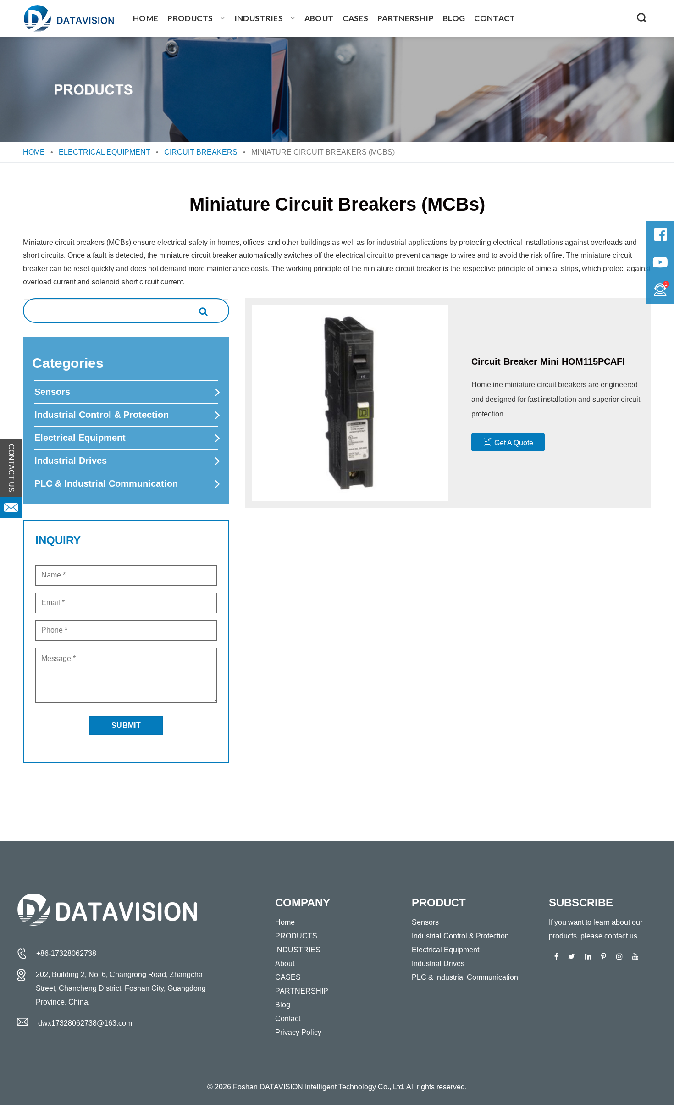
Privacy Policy (298, 1032)
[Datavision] (69, 18)
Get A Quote (513, 443)
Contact (494, 18)
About (319, 18)
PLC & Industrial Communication (106, 483)
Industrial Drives (70, 460)
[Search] (641, 17)
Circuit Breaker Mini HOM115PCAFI (548, 361)
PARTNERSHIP (405, 18)
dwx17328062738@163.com (85, 1023)
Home (145, 18)
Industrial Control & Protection (101, 415)
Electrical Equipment (104, 152)
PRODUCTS (190, 18)
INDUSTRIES (258, 18)
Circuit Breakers (201, 152)
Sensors (52, 392)
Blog (454, 18)
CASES (355, 18)
